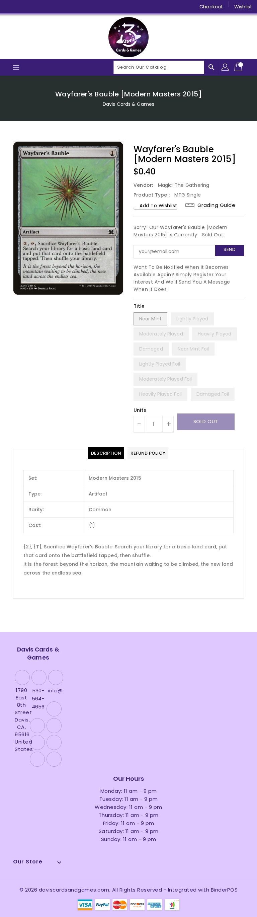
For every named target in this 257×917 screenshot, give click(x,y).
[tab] (106, 453)
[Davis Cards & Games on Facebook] (11, 7)
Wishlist (243, 6)
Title (139, 306)
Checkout (211, 6)
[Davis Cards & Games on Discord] (62, 7)
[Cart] (239, 67)
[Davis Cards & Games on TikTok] (87, 7)
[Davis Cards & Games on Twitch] (75, 7)
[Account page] (225, 67)
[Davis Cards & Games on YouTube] (49, 7)
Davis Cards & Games (128, 104)
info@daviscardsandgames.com (55, 690)
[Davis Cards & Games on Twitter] (23, 7)
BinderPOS (224, 889)
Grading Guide (216, 205)
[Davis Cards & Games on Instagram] (36, 7)
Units (140, 410)
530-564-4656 (38, 698)
